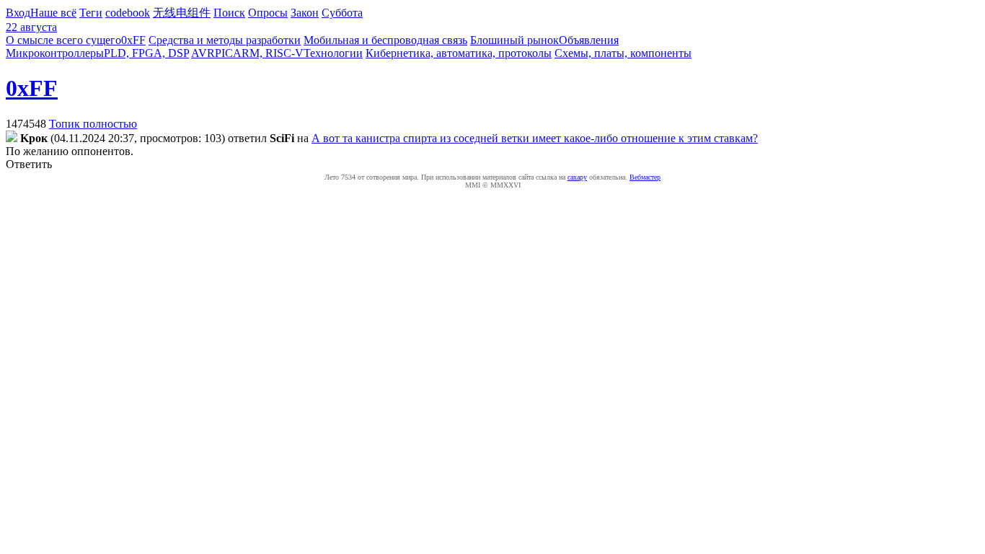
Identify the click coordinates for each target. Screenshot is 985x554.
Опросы (268, 12)
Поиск (229, 12)
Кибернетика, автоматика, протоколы (459, 53)
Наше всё (53, 12)
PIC (224, 53)
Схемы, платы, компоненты (623, 53)
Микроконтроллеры (55, 53)
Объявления (589, 40)
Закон (305, 12)
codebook (127, 12)
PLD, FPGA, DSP (146, 53)
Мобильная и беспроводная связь (385, 40)
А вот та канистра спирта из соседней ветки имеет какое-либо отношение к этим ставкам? (535, 138)
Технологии (333, 53)
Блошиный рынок (514, 40)
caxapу (577, 177)
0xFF (133, 40)
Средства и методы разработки (225, 40)
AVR (203, 53)
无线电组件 (182, 12)
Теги (90, 12)
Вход (18, 12)
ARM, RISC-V (268, 53)
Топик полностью (93, 124)
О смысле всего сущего (63, 40)
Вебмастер (645, 177)
